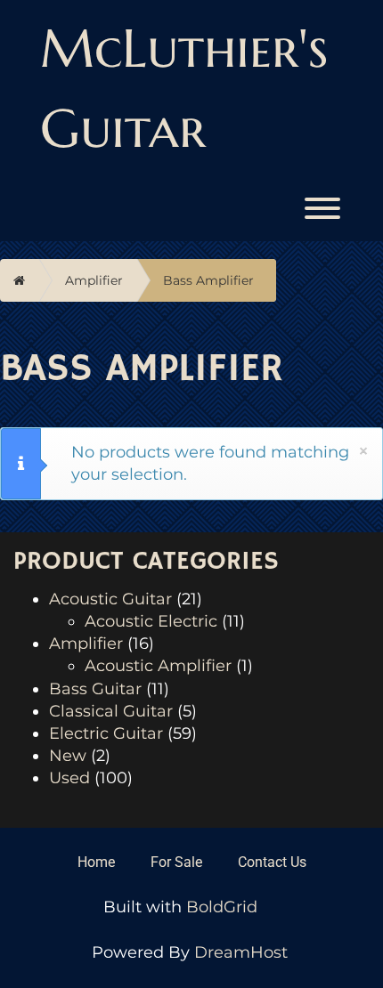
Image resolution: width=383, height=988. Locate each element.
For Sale (176, 862)
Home (96, 862)
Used (69, 778)
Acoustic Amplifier (158, 666)
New (67, 755)
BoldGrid (221, 907)
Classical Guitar (111, 711)
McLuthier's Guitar (184, 88)
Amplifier (94, 280)
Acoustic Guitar (110, 599)
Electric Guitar (106, 733)
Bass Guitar (95, 689)
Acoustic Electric (151, 621)
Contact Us (272, 862)
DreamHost (241, 952)
